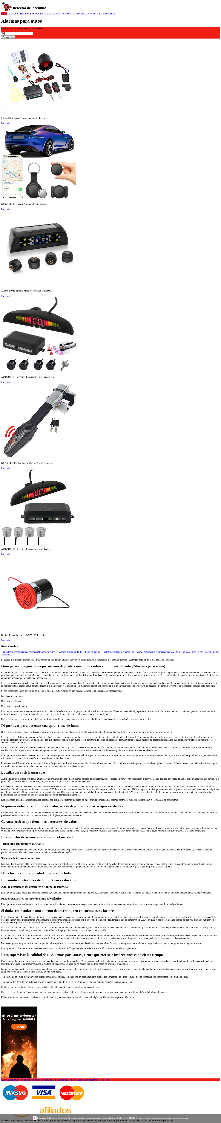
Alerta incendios (180, 652)
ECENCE (27, 13)
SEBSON (94, 13)
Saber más (42, 1118)
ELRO (35, 13)
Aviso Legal (7, 1079)
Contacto (72, 1079)
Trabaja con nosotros (87, 1079)
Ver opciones (8, 37)
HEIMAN (58, 13)
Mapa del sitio (104, 1079)
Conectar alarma (211, 652)
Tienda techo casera (10, 652)
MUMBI (74, 13)
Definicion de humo (45, 652)
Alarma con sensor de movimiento (139, 652)
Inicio (4, 13)
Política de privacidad (23, 1079)
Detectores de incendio (111, 652)
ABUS (10, 13)
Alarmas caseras (28, 652)
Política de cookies (43, 1079)
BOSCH (18, 13)
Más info (5, 123)
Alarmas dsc (7, 654)
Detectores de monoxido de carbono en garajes (78, 652)
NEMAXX (84, 13)
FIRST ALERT (45, 13)
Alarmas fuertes (195, 652)
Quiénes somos (60, 1079)
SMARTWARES (107, 13)
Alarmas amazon (164, 652)
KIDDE (66, 13)
